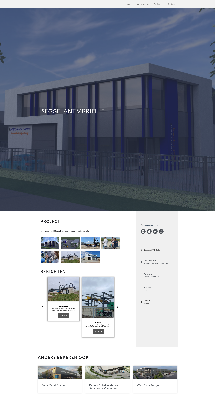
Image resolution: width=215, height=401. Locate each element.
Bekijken (62, 315)
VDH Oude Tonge (148, 385)
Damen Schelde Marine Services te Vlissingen (103, 387)
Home (128, 4)
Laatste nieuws (142, 4)
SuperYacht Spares (53, 385)
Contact (171, 4)
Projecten (158, 4)
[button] (143, 231)
